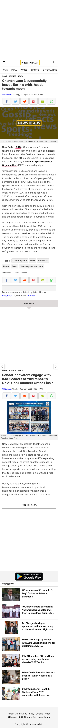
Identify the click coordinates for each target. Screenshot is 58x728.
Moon (6, 266)
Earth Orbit (43, 260)
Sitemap (12, 717)
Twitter (31, 295)
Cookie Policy (43, 713)
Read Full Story (29, 504)
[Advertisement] (29, 29)
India (14, 70)
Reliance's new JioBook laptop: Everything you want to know (55, 366)
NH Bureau (6, 95)
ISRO (18, 147)
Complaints (44, 717)
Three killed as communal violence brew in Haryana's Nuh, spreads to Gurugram (2, 366)
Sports (35, 70)
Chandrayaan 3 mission (31, 266)
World (24, 70)
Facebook (7, 295)
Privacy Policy (26, 713)
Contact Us (30, 717)
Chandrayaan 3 (20, 260)
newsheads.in (36, 724)
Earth (14, 266)
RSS (20, 717)
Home (5, 70)
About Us (13, 713)
